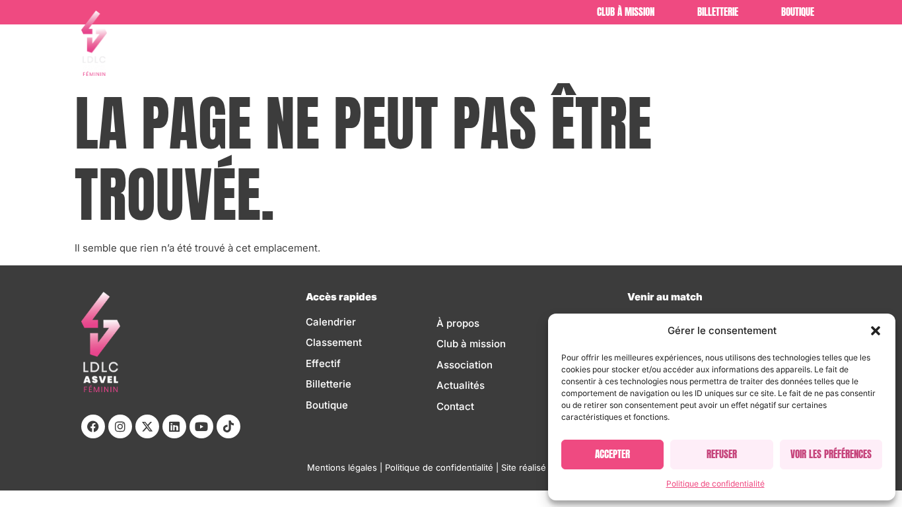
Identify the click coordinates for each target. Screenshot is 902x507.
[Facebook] (93, 426)
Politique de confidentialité (715, 484)
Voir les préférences (831, 453)
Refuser (722, 453)
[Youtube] (201, 426)
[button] (875, 330)
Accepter (612, 453)
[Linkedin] (174, 426)
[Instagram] (120, 426)
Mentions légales (342, 467)
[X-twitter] (147, 426)
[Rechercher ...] (808, 53)
